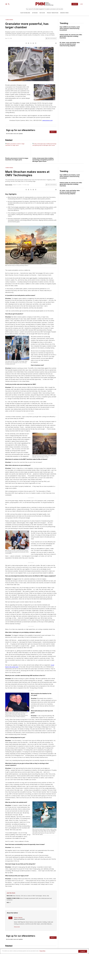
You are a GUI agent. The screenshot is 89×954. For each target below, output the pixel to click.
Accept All (83, 951)
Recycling (42, 12)
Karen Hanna (8, 184)
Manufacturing (64, 12)
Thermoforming (9, 19)
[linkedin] (28, 43)
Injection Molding (25, 12)
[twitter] (31, 43)
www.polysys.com (47, 120)
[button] (6, 4)
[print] (56, 43)
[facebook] (26, 43)
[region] (44, 951)
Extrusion (35, 12)
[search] (9, 4)
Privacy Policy (42, 950)
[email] (35, 43)
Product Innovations (52, 12)
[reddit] (33, 43)
